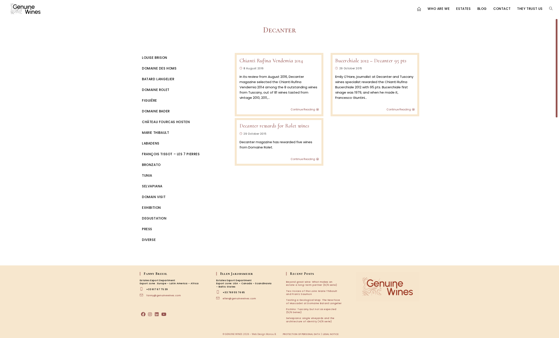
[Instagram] (150, 314)
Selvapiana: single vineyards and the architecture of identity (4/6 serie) (310, 319)
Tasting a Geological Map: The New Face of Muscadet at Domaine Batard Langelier (314, 301)
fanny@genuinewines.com (163, 295)
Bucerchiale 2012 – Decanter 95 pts (370, 60)
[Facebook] (143, 314)
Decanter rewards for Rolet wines (274, 126)
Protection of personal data (301, 334)
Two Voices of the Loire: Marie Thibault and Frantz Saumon (311, 292)
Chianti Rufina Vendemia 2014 (271, 60)
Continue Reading (303, 109)
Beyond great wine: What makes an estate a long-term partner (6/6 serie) (311, 283)
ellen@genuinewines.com (239, 298)
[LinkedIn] (157, 314)
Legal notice (330, 334)
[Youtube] (163, 314)
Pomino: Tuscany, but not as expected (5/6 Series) (311, 310)
